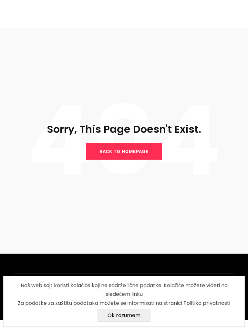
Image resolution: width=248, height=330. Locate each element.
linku (137, 294)
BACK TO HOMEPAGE (124, 151)
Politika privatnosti (206, 303)
